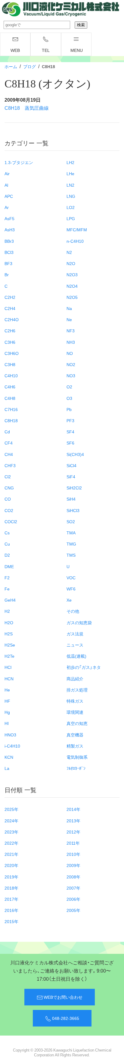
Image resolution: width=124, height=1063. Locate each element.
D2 (7, 555)
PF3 (70, 420)
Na (69, 308)
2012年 (73, 832)
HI (7, 723)
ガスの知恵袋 (79, 622)
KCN (9, 757)
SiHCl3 (73, 510)
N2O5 (72, 297)
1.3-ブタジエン (19, 162)
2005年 (73, 910)
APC (9, 196)
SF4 (70, 432)
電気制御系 (77, 757)
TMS (71, 555)
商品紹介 (75, 678)
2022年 (11, 843)
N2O (71, 263)
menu (76, 50)
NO (70, 353)
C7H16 (11, 409)
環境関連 (75, 712)
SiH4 (71, 499)
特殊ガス (75, 701)
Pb (69, 409)
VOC (71, 577)
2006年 (73, 899)
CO (8, 499)
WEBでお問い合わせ (62, 997)
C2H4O (12, 319)
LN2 (70, 185)
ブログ (29, 66)
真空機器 (75, 735)
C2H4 (10, 308)
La (7, 768)
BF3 (8, 263)
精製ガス (75, 746)
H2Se (10, 645)
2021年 (11, 854)
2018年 (11, 888)
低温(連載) (76, 656)
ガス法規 (75, 634)
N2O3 (72, 274)
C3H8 (10, 364)
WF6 (71, 589)
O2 (69, 387)
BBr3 (9, 241)
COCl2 (11, 521)
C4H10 (11, 375)
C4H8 (10, 398)
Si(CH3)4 (75, 454)
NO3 (71, 375)
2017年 (11, 899)
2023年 (11, 832)
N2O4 (72, 286)
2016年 (11, 910)
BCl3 (9, 252)
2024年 (11, 821)
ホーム (11, 66)
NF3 (71, 330)
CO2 (9, 510)
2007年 (73, 888)
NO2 (71, 364)
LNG (71, 196)
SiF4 (71, 476)
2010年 (73, 854)
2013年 (73, 821)
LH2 (70, 162)
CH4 (9, 454)
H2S (9, 634)
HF (7, 701)
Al (6, 185)
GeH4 (10, 600)
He (7, 690)
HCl (8, 667)
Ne (69, 319)
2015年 (11, 921)
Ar (7, 207)
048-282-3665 (65, 1018)
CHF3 (10, 465)
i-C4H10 (12, 746)
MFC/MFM (77, 229)
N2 (69, 252)
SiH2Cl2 (74, 488)
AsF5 (9, 218)
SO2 (71, 521)
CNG (9, 488)
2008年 (73, 877)
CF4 (9, 443)
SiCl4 (71, 465)
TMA (71, 533)
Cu (7, 544)
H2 (7, 611)
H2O (9, 622)
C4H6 (10, 387)
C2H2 (10, 297)
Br (7, 274)
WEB (15, 50)
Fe (7, 589)
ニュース (75, 645)
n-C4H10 (75, 241)
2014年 (73, 809)
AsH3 (10, 229)
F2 (7, 577)
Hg (7, 712)
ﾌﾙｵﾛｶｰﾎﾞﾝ (76, 768)
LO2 (71, 207)
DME (9, 566)
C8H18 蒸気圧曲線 (27, 107)
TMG (71, 544)
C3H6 (10, 342)
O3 (69, 398)
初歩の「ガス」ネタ (84, 667)
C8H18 (11, 420)
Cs (7, 533)
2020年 (11, 865)
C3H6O (12, 353)
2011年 (73, 843)
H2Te (9, 656)
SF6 (70, 443)
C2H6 (10, 330)
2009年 (73, 865)
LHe (70, 173)
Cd (7, 432)
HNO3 (10, 735)
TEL (46, 50)
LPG (71, 218)
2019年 (11, 877)
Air (7, 173)
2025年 (11, 809)
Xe (69, 600)
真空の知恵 (77, 723)
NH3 (71, 342)
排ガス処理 (77, 690)
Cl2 (8, 476)
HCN (9, 678)
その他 (73, 611)
